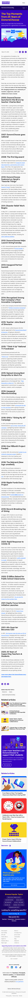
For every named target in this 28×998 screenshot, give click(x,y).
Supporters (11, 919)
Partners (14, 920)
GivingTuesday (19, 248)
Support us (3, 938)
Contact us (16, 942)
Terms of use (15, 995)
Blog (15, 938)
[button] (24, 3)
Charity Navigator (12, 956)
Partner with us (4, 936)
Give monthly (4, 932)
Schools (20, 995)
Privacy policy (9, 995)
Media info (16, 940)
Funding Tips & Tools (18, 905)
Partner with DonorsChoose (14, 988)
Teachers (4, 919)
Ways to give (4, 942)
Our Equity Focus (17, 932)
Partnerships (8, 902)
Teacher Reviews (9, 900)
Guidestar (20, 956)
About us (16, 930)
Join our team (17, 934)
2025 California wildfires (7, 236)
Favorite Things (5, 187)
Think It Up (5, 356)
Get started (7, 765)
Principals (22, 973)
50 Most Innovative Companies (17, 308)
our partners (19, 981)
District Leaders (8, 975)
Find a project (4, 930)
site (2, 476)
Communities (17, 936)
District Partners (18, 902)
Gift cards (3, 934)
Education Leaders (20, 919)
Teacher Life (7, 905)
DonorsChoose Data (14, 907)
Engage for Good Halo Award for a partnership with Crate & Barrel (13, 165)
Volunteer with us (5, 940)
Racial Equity (19, 900)
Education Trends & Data (14, 897)
